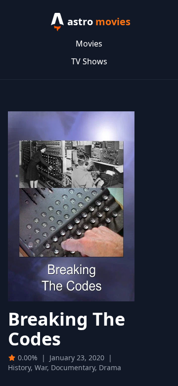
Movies (89, 43)
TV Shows (89, 61)
